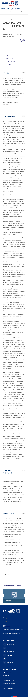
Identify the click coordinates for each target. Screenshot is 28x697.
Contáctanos (6, 675)
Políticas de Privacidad (8, 688)
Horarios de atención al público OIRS (14, 629)
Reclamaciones (7, 600)
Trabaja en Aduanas (7, 672)
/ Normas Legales (14, 18)
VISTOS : (8, 55)
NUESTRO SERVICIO (5, 8)
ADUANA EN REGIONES (15, 8)
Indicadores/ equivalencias (9, 683)
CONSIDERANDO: (9, 58)
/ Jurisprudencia (22, 18)
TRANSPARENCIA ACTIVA (6, 9)
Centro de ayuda (6, 685)
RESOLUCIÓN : (9, 64)
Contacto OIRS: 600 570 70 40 (12, 633)
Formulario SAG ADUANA (9, 680)
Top (23, 72)
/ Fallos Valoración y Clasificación (10, 19)
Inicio (9, 18)
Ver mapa (7, 626)
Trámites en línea (7, 677)
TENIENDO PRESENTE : (11, 61)
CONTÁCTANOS (15, 9)
